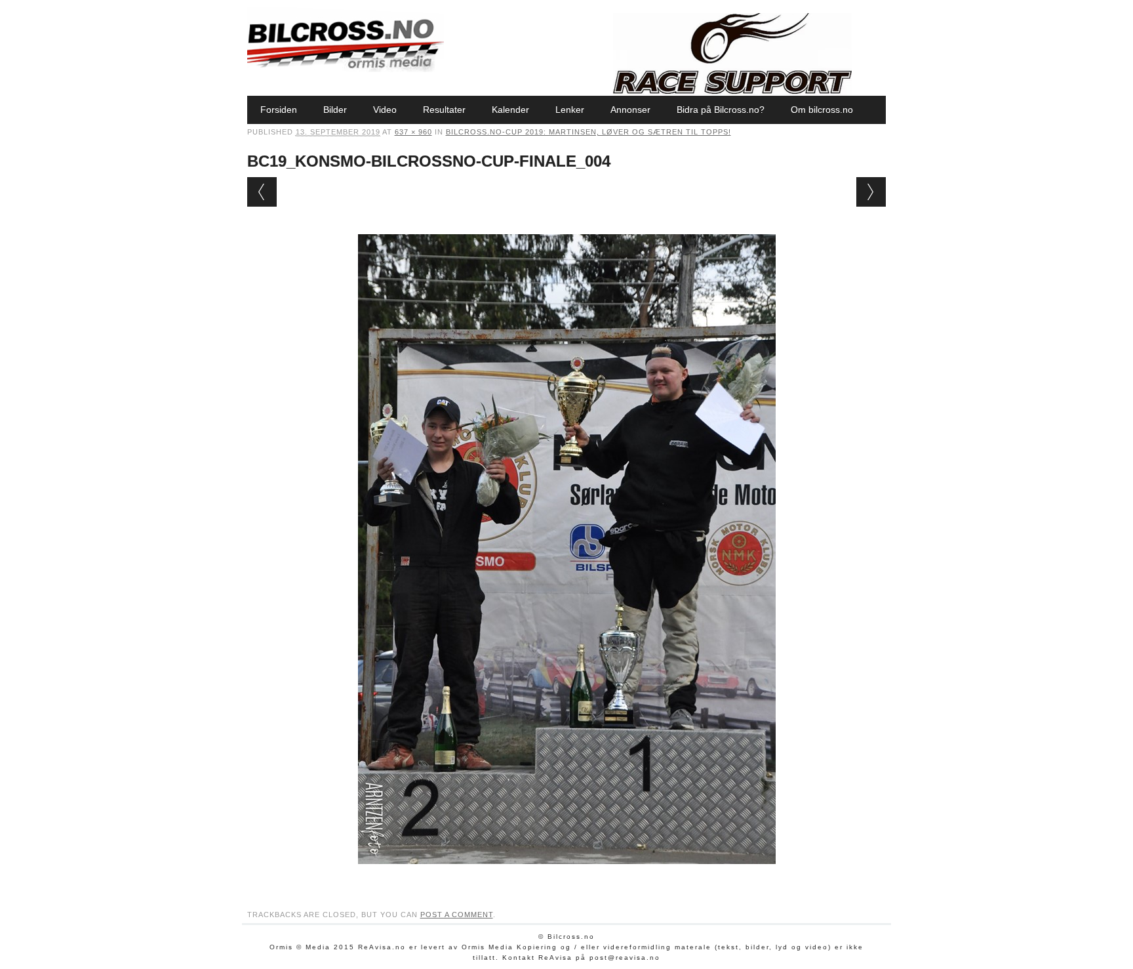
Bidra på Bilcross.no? (721, 109)
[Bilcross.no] (345, 69)
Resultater (444, 109)
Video (385, 109)
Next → (871, 192)
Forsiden (278, 109)
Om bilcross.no (822, 109)
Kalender (510, 109)
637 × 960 (413, 132)
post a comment (456, 914)
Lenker (569, 109)
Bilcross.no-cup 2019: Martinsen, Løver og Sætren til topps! (588, 132)
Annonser (630, 109)
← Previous (262, 192)
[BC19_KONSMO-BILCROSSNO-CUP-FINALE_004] (567, 876)
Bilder (335, 109)
